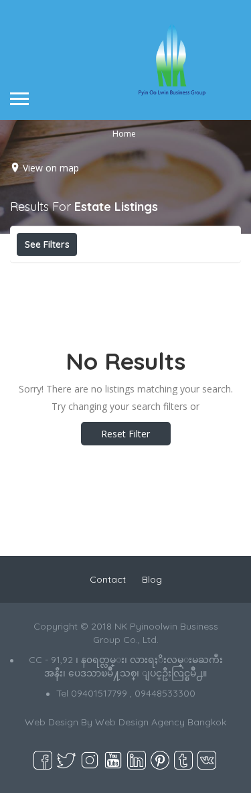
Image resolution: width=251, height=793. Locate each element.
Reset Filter (125, 433)
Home (124, 133)
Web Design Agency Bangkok (160, 722)
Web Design (51, 722)
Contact (108, 579)
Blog (152, 579)
